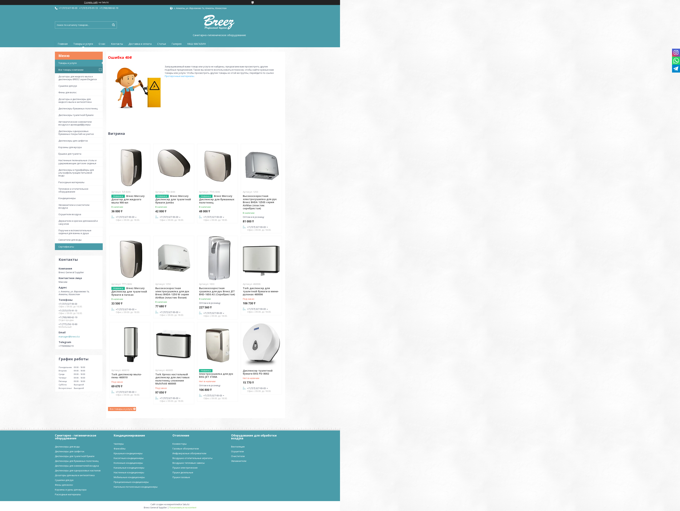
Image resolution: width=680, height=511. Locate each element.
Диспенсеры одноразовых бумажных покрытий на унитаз (76, 133)
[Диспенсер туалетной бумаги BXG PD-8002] (261, 344)
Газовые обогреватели (185, 448)
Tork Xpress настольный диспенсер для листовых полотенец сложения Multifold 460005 (172, 379)
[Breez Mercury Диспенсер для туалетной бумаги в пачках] (130, 258)
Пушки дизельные (182, 472)
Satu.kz (186, 504)
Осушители (237, 451)
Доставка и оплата (140, 43)
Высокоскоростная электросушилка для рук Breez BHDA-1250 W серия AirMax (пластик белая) (172, 292)
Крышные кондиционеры (128, 453)
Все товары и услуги (121, 408)
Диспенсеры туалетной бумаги (76, 115)
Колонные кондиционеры (128, 462)
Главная (63, 43)
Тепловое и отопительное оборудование (73, 190)
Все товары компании (70, 69)
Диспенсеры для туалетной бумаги (74, 456)
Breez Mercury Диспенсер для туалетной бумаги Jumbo (173, 199)
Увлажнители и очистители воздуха (73, 206)
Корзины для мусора (70, 147)
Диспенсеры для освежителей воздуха (77, 465)
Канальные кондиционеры (129, 467)
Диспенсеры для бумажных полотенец (76, 461)
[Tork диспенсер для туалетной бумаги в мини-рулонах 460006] (261, 258)
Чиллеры (119, 443)
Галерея (177, 43)
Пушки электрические (185, 467)
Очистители (238, 456)
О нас (102, 43)
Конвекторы (179, 443)
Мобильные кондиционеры (129, 477)
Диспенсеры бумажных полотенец (78, 108)
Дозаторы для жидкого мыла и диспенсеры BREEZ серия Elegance (77, 78)
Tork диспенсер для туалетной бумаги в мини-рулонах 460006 (261, 291)
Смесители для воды (70, 239)
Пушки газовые (181, 477)
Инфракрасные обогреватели (189, 453)
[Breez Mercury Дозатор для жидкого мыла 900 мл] (130, 166)
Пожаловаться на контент (182, 507)
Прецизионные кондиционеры (131, 482)
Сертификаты (66, 246)
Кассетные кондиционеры (129, 458)
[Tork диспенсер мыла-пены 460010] (130, 344)
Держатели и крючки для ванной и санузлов (78, 222)
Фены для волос (67, 92)
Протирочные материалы (179, 76)
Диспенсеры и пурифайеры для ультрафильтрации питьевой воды (76, 172)
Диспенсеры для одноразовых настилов (78, 470)
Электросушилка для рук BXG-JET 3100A (216, 375)
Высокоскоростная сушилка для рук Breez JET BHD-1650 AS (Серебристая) (217, 291)
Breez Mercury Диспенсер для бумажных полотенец (216, 199)
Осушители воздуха (69, 214)
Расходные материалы (71, 182)
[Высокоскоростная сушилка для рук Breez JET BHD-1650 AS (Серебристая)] (217, 258)
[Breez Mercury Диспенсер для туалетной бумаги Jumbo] (174, 166)
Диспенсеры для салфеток (73, 140)
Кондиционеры (67, 198)
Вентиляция (238, 446)
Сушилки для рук (67, 85)
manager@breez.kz (69, 336)
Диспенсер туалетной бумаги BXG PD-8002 (258, 372)
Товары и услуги (83, 43)
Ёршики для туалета (69, 153)
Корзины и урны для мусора (70, 489)
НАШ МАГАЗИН (196, 43)
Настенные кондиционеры (129, 472)
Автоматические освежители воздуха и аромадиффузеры (75, 123)
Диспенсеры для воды (67, 446)
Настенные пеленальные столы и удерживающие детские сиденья (77, 162)
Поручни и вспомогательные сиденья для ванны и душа (74, 232)
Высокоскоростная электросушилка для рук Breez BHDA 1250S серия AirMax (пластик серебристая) (260, 202)
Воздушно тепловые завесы (188, 462)
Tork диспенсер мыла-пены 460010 (126, 376)
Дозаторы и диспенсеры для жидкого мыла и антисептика (75, 100)
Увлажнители (238, 461)
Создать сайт (91, 2)
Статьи (161, 43)
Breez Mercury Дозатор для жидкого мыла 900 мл (128, 199)
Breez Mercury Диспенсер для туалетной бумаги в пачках (129, 291)
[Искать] (113, 24)
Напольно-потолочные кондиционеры (136, 486)
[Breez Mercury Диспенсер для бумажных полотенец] (217, 166)
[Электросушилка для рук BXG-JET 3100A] (217, 344)
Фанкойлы (120, 448)
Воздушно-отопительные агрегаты (192, 458)
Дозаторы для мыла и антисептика (75, 475)
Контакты (117, 43)
